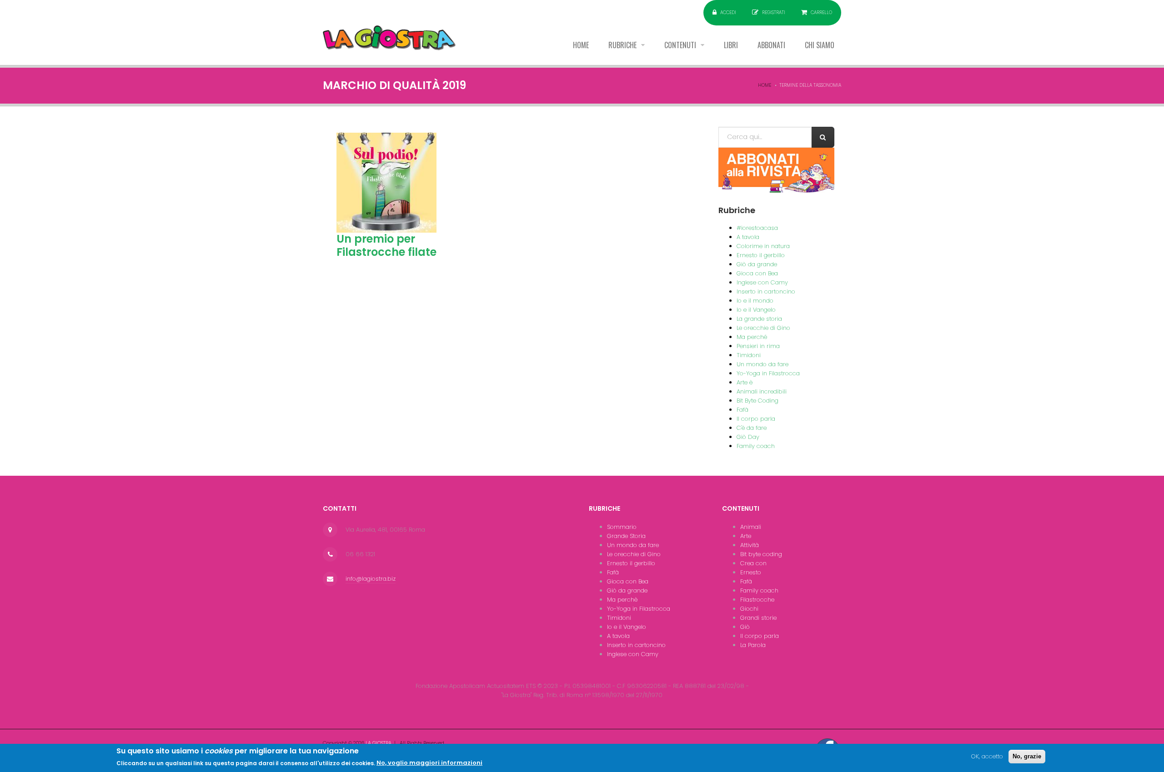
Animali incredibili (762, 391)
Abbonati (771, 45)
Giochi (749, 608)
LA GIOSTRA (378, 743)
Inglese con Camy (762, 282)
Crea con (753, 563)
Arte (745, 536)
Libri (731, 45)
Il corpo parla (756, 418)
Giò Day (748, 437)
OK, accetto (987, 756)
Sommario (622, 527)
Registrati (773, 12)
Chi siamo (819, 45)
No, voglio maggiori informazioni (429, 762)
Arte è (745, 382)
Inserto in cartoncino (766, 291)
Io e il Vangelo (756, 309)
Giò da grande (757, 264)
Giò (745, 627)
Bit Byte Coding (757, 400)
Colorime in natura (763, 246)
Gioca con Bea (757, 273)
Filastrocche (757, 599)
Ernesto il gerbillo (761, 255)
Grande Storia (626, 536)
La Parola (753, 645)
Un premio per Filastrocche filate (386, 245)
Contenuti (681, 45)
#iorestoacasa (757, 228)
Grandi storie (758, 617)
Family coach (756, 446)
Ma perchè (622, 599)
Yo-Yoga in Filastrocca (768, 373)
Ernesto (750, 572)
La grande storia (759, 318)
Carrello (821, 12)
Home (581, 45)
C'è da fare (752, 427)
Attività (749, 545)
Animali (750, 527)
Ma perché (752, 337)
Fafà (742, 409)
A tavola (748, 237)
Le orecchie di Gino (763, 328)
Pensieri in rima (758, 346)
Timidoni (749, 355)
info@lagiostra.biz (371, 578)
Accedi (728, 12)
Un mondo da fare (762, 364)
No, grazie (1027, 756)
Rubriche (623, 45)
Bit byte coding (761, 554)
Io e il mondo (755, 300)
